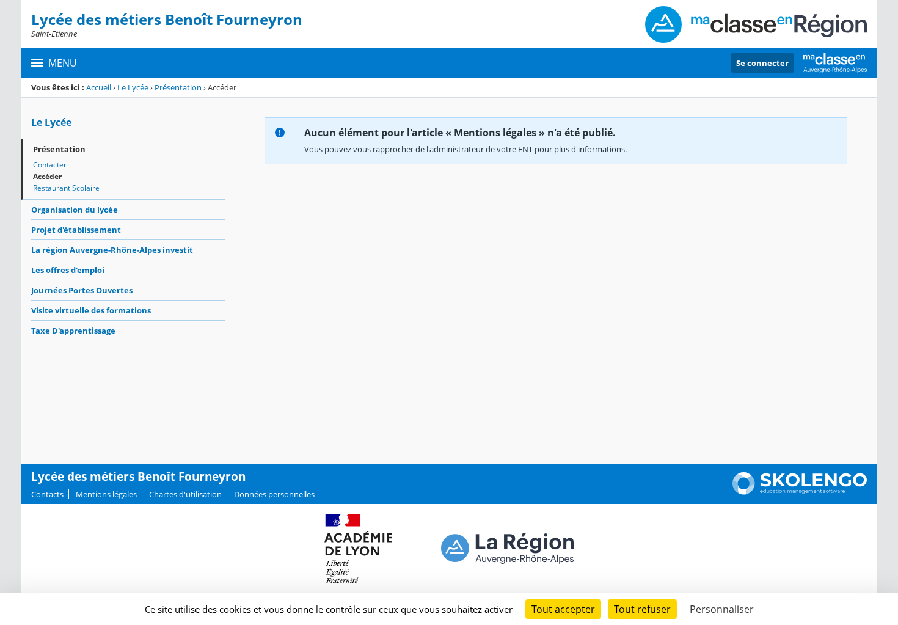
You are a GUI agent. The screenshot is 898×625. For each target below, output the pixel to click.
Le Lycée (132, 87)
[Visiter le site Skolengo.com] (799, 491)
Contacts (47, 494)
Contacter (50, 164)
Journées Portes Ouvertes (82, 290)
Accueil (98, 87)
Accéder (47, 176)
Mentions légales (106, 494)
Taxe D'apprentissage (73, 330)
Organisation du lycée (74, 209)
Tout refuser (642, 609)
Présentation (178, 87)
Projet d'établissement (76, 229)
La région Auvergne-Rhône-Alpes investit (112, 249)
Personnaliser (722, 609)
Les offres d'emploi (67, 270)
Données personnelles (274, 494)
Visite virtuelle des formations (91, 310)
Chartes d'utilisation (185, 494)
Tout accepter (563, 609)
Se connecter (762, 62)
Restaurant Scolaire (66, 188)
